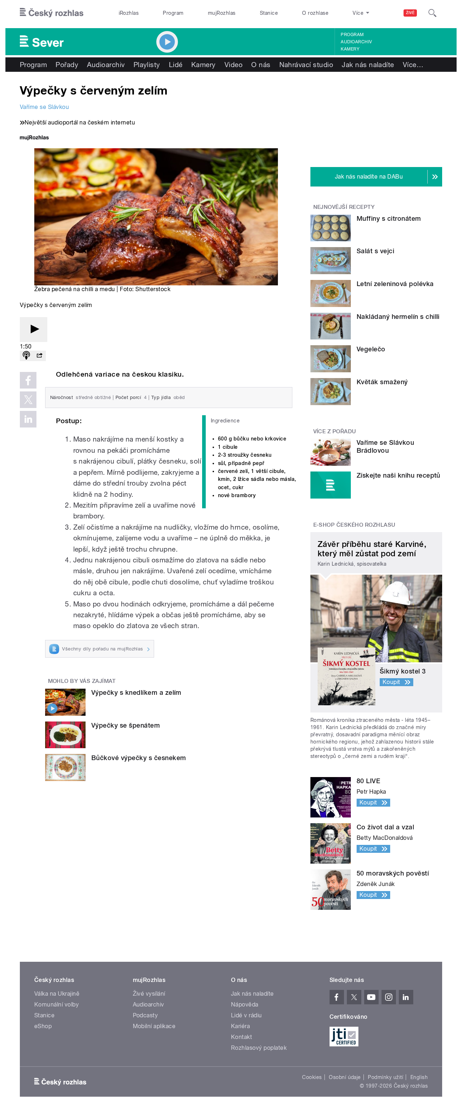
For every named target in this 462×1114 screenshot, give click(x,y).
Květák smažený (382, 382)
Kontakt (241, 1037)
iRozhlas (129, 13)
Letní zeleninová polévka (395, 284)
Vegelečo (371, 349)
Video (234, 65)
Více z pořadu (334, 431)
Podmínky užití (385, 1077)
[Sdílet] (39, 356)
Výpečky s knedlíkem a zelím (136, 692)
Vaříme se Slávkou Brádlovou (385, 446)
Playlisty (147, 65)
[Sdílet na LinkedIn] (28, 419)
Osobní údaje (345, 1077)
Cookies (312, 1077)
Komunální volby (56, 1004)
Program (173, 13)
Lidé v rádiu (246, 1015)
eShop (43, 1026)
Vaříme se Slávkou (44, 107)
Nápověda (244, 1004)
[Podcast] (26, 356)
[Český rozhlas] (51, 13)
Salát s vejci (375, 251)
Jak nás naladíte (368, 65)
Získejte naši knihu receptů (398, 475)
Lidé (176, 65)
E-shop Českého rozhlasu (354, 525)
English (419, 1077)
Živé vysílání (149, 993)
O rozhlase (315, 13)
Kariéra (240, 1026)
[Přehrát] (33, 329)
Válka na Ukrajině (56, 993)
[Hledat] (432, 13)
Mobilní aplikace (154, 1026)
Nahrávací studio (306, 65)
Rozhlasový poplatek (259, 1047)
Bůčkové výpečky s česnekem (138, 758)
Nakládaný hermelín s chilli (398, 316)
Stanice (269, 13)
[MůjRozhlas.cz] (34, 138)
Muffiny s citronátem (389, 218)
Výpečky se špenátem (125, 725)
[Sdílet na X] (28, 399)
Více (413, 65)
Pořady (67, 65)
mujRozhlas (222, 13)
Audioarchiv (356, 41)
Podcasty (145, 1015)
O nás (260, 65)
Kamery (350, 49)
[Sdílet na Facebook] (28, 380)
